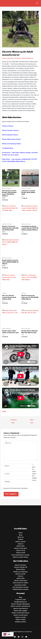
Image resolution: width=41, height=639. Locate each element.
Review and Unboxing (20, 572)
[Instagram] (22, 637)
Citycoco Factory (7, 126)
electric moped (20, 619)
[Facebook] (15, 637)
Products (18, 58)
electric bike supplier (20, 610)
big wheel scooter (20, 585)
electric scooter (20, 541)
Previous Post (13, 420)
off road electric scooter (21, 587)
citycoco (20, 544)
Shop (20, 535)
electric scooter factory (20, 557)
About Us (21, 537)
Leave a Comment (8, 58)
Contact (20, 539)
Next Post (31, 420)
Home (20, 533)
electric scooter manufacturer (20, 606)
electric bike (21, 546)
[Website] (17, 482)
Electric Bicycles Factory (10, 135)
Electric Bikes (20, 569)
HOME (4, 411)
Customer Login (20, 599)
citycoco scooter (20, 617)
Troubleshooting (7, 148)
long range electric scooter (20, 555)
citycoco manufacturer (20, 608)
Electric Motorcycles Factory (11, 139)
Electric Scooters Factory (10, 130)
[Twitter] (18, 637)
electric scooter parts (21, 615)
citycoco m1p (20, 550)
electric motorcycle (20, 548)
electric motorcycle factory (20, 613)
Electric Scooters (20, 565)
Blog (20, 597)
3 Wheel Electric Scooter (21, 589)
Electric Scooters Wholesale (20, 604)
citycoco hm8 (20, 552)
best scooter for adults (20, 583)
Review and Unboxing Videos (11, 144)
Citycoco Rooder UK (20, 567)
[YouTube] (26, 637)
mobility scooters (20, 622)
